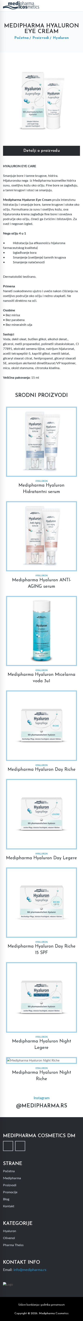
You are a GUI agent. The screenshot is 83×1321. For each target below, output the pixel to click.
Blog (6, 1199)
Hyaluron (9, 1231)
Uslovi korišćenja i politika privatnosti (41, 1304)
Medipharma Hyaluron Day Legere (41, 858)
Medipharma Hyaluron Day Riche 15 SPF (42, 949)
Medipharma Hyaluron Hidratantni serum (41, 488)
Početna (21, 38)
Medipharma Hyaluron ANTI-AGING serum (41, 583)
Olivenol (9, 1238)
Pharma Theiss (13, 1245)
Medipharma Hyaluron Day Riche (42, 769)
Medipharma (12, 1178)
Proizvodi (40, 38)
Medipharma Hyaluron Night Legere (41, 1044)
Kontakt (8, 1206)
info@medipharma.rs (29, 1270)
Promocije (10, 1192)
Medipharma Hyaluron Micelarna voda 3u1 (41, 677)
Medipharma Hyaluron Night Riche (41, 1075)
